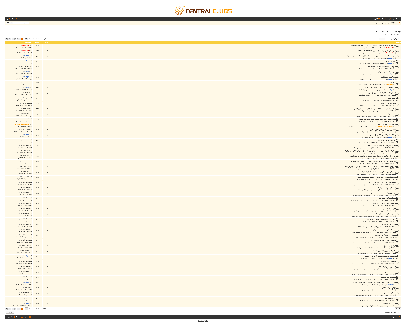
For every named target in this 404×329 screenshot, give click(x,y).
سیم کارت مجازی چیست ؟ (387, 277)
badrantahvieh (389, 253)
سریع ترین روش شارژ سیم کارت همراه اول (383, 193)
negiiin (391, 100)
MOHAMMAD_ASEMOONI (385, 127)
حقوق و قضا (366, 58)
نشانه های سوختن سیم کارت (387, 187)
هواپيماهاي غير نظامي (361, 179)
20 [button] (9, 39)
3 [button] (17, 39)
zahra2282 (390, 111)
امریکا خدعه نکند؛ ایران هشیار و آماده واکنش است (380, 87)
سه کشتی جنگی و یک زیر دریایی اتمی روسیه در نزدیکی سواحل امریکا (374, 282)
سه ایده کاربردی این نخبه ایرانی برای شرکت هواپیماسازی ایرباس (376, 177)
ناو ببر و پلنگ (392, 82)
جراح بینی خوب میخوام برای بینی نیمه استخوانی (381, 66)
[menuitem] (389, 19)
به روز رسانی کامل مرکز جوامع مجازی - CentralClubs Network (376, 51)
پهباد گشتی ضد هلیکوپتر (388, 77)
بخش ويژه (360, 253)
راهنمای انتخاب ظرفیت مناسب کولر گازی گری (382, 93)
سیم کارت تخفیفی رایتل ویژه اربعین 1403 (383, 240)
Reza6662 (390, 85)
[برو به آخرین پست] (21, 45)
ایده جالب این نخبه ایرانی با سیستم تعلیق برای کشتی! (379, 172)
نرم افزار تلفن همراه (365, 301)
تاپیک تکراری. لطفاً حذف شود (387, 124)
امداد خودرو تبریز (391, 114)
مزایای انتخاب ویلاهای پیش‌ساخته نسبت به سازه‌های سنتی (377, 119)
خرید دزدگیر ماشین (390, 245)
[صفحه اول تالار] (203, 10)
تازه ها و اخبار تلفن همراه (360, 222)
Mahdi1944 (389, 48)
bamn (391, 306)
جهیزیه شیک (392, 98)
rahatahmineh (389, 148)
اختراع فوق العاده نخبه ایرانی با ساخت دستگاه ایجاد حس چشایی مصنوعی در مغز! (370, 166)
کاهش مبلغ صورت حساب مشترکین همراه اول (381, 219)
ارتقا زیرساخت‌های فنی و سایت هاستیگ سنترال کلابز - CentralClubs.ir (373, 45)
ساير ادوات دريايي (361, 174)
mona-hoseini (389, 69)
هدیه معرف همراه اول (389, 209)
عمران (365, 153)
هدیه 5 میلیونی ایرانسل (388, 224)
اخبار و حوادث (363, 306)
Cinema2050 (389, 153)
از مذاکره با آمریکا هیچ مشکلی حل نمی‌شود (382, 135)
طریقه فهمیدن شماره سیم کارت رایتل (384, 230)
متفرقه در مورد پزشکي (361, 169)
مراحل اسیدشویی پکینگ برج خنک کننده (383, 251)
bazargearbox (389, 132)
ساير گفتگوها (363, 64)
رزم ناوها (361, 85)
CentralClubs (201, 321)
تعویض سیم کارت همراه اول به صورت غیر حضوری (380, 145)
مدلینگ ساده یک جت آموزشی (386, 72)
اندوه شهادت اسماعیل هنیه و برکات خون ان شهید (380, 256)
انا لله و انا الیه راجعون (389, 303)
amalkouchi (389, 122)
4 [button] (15, 39)
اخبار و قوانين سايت (362, 48)
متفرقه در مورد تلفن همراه (360, 148)
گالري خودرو (360, 132)
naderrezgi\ (389, 116)
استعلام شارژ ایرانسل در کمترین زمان (384, 203)
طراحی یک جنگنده (390, 61)
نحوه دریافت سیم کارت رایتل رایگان (385, 235)
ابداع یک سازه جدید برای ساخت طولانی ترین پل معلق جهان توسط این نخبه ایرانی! (370, 151)
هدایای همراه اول (390, 272)
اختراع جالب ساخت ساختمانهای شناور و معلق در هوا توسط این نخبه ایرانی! (373, 156)
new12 (391, 290)
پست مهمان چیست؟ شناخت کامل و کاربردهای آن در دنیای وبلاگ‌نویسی (373, 108)
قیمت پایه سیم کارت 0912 (387, 266)
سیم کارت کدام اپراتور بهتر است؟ (386, 261)
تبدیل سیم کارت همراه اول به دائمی (385, 214)
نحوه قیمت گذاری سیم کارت (387, 198)
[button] (26, 39)
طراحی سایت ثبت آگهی (389, 288)
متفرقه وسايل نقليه (362, 164)
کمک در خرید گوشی (390, 298)
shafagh (390, 58)
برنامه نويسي (365, 290)
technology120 (388, 248)
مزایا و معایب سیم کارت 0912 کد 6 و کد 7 (382, 182)
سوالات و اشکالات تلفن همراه (359, 216)
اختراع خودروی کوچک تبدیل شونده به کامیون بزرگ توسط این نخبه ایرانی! (373, 161)
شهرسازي (364, 158)
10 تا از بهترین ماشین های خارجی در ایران (383, 130)
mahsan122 (389, 106)
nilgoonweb (389, 95)
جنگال (391, 301)
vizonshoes (389, 143)
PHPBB (206, 321)
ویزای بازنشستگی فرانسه (388, 103)
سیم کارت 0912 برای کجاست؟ (386, 293)
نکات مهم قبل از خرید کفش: (387, 140)
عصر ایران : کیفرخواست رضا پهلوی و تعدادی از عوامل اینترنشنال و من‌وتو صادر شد (371, 56)
